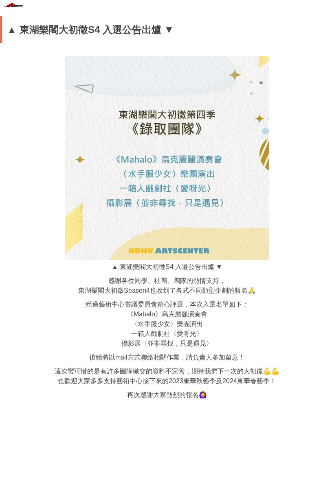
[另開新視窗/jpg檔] (167, 158)
